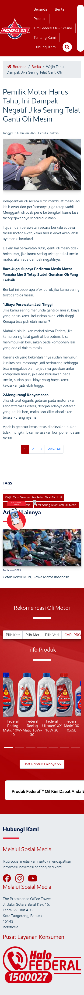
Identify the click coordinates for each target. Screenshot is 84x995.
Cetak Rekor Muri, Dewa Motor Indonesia (36, 577)
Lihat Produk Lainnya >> (42, 764)
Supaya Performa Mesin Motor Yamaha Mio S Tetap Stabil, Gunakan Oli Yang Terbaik (40, 274)
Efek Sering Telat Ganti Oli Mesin (56, 505)
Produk (40, 18)
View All (54, 449)
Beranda (40, 9)
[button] (6, 713)
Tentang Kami (45, 37)
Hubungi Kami (45, 47)
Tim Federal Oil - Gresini (53, 28)
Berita (59, 9)
